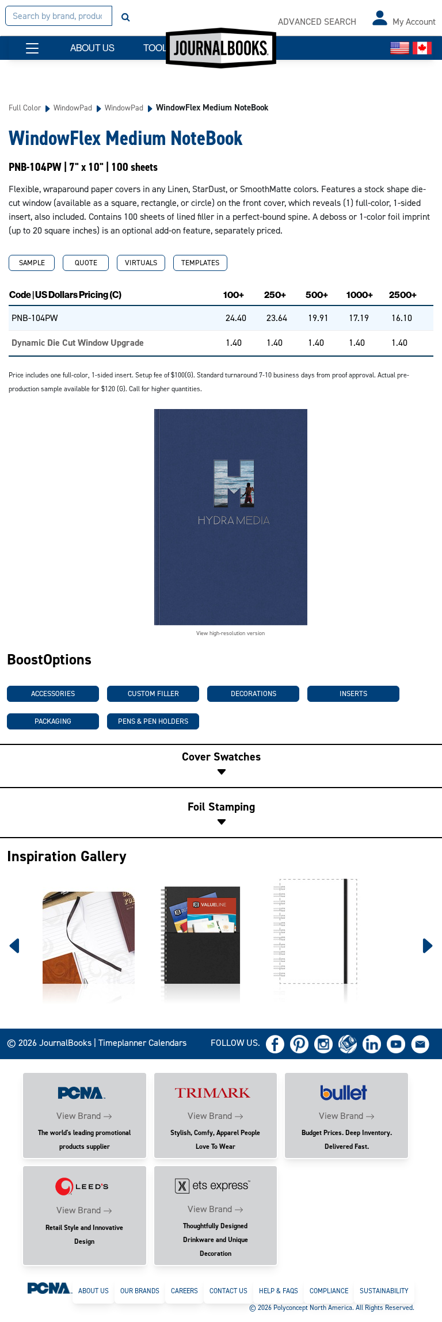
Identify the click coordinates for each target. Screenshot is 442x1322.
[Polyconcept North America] (50, 1287)
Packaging (53, 721)
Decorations (253, 693)
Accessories (53, 693)
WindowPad (73, 107)
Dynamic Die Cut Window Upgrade (78, 343)
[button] (32, 48)
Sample (32, 263)
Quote (86, 263)
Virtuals (141, 263)
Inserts (353, 693)
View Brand (78, 1116)
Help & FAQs (278, 1291)
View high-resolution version (230, 633)
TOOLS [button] (158, 48)
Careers (184, 1291)
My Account (414, 22)
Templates (200, 263)
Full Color (25, 107)
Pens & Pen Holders (153, 721)
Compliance (329, 1291)
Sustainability (384, 1291)
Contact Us (228, 1291)
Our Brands (139, 1291)
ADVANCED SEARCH (317, 22)
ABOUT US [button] (92, 48)
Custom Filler (153, 693)
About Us (93, 1291)
